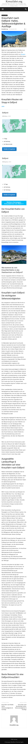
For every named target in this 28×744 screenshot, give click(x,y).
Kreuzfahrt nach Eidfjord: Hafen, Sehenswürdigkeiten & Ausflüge (13, 22)
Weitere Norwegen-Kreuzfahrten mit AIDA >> (14, 203)
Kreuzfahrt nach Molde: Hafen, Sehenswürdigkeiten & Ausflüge (8, 707)
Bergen (23, 54)
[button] (2, 9)
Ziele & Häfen (8, 13)
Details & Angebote (9, 149)
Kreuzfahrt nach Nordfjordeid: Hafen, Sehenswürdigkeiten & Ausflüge (20, 707)
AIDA (3, 106)
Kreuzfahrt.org (5, 29)
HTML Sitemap (14, 739)
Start (3, 13)
